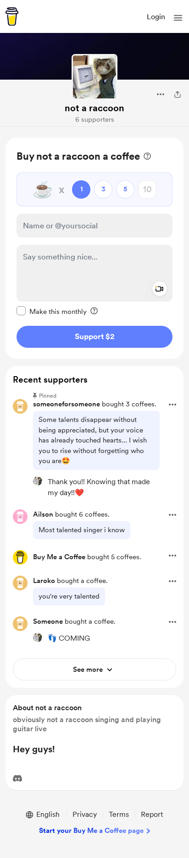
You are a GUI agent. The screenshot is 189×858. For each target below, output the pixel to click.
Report (152, 814)
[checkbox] (52, 311)
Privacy (84, 814)
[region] (94, 248)
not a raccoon (94, 108)
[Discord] (17, 778)
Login (156, 16)
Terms (119, 814)
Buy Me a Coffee (59, 557)
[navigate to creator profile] (94, 77)
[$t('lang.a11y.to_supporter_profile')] (37, 480)
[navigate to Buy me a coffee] (12, 16)
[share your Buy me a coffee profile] (177, 94)
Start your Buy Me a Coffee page (91, 830)
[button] (177, 17)
